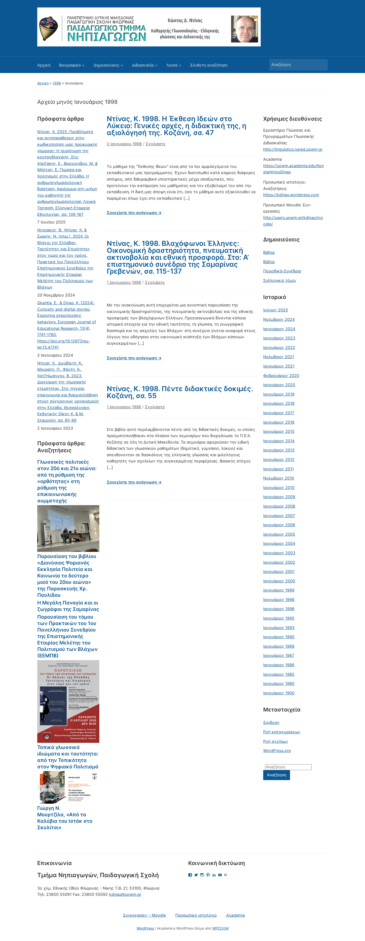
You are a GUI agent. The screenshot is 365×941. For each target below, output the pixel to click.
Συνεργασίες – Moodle (144, 915)
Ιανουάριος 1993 (278, 627)
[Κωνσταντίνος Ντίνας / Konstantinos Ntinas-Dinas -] (149, 26)
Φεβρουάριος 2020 (281, 375)
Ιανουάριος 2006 (279, 524)
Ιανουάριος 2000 (279, 580)
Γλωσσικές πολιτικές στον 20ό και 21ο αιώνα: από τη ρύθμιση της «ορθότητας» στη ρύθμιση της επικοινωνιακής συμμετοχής (67, 481)
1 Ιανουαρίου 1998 (124, 282)
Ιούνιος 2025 (275, 309)
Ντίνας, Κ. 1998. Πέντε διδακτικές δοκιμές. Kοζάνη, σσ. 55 (180, 392)
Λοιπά (172, 65)
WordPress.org (277, 750)
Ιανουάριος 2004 (279, 543)
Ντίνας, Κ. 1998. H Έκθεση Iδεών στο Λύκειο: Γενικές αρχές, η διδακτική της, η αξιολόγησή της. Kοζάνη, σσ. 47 (176, 125)
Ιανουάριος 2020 (279, 384)
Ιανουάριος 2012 (278, 459)
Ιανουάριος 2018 (278, 403)
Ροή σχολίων (275, 741)
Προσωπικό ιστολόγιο (196, 915)
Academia (235, 915)
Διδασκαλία (143, 65)
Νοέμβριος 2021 (278, 356)
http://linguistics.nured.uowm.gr (293, 149)
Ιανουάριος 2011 (278, 468)
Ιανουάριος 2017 (278, 412)
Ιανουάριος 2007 (279, 515)
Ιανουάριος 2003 (279, 552)
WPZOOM (220, 928)
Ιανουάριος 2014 (278, 440)
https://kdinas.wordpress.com (291, 194)
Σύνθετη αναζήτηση (208, 65)
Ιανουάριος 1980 (278, 683)
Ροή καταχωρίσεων (281, 731)
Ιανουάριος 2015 (278, 431)
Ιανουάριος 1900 (278, 692)
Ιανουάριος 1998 (278, 599)
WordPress (145, 928)
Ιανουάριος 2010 (278, 487)
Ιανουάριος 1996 (278, 608)
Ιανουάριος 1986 (278, 664)
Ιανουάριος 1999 (278, 590)
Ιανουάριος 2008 (279, 506)
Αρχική (43, 65)
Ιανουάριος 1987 (278, 655)
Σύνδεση (271, 722)
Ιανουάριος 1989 (278, 646)
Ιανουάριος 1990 (278, 636)
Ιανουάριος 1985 (278, 674)
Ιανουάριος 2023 (279, 338)
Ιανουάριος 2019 (278, 394)
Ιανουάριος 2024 (279, 328)
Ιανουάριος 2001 (278, 571)
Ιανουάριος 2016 (278, 422)
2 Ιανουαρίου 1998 (124, 143)
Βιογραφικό (70, 65)
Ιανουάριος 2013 (278, 450)
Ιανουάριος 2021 (278, 366)
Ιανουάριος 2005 (279, 534)
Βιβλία (269, 252)
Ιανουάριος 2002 (279, 562)
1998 (57, 83)
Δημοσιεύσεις (106, 65)
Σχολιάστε (156, 143)
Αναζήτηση (321, 65)
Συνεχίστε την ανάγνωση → (134, 212)
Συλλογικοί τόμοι (279, 280)
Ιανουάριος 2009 (279, 496)
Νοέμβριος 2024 (279, 319)
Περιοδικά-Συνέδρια (282, 270)
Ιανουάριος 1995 (278, 618)
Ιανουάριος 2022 (279, 347)
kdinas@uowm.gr (125, 894)
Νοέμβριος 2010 (278, 478)
